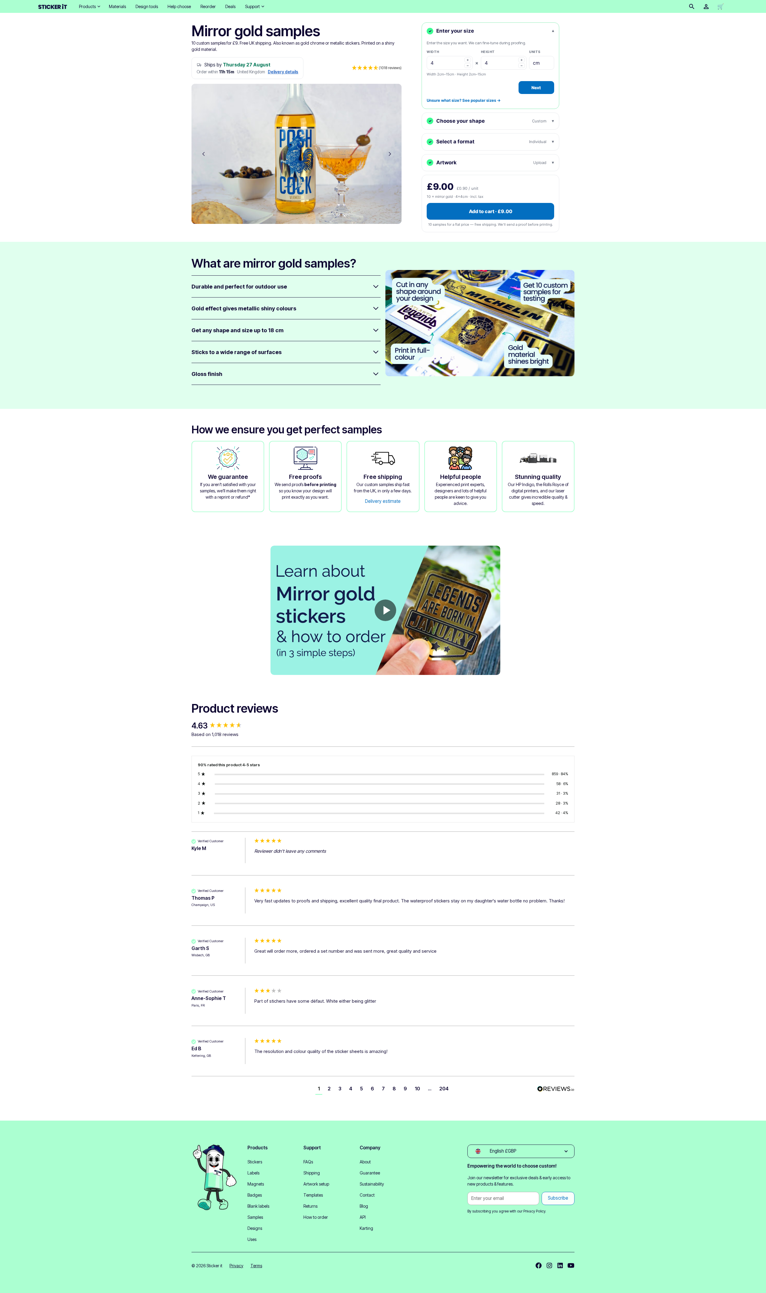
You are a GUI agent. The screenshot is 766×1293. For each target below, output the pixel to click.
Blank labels (258, 1206)
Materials (117, 6)
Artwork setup (316, 1183)
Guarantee (370, 1172)
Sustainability (372, 1183)
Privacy (236, 1265)
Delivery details (283, 71)
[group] (221, 725)
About (365, 1161)
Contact (367, 1195)
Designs (254, 1228)
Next (536, 87)
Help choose (179, 6)
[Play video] (385, 610)
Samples (255, 1217)
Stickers (254, 1161)
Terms (256, 1265)
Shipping (311, 1172)
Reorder (208, 6)
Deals (230, 6)
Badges (254, 1195)
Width (433, 52)
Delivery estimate (383, 501)
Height (488, 52)
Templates (313, 1195)
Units (535, 52)
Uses (251, 1239)
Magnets (255, 1183)
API (363, 1217)
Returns (310, 1206)
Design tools (147, 6)
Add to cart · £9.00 (490, 211)
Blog (364, 1206)
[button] (89, 6)
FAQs (308, 1161)
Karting (366, 1228)
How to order (315, 1217)
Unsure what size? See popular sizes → (464, 100)
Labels (253, 1172)
